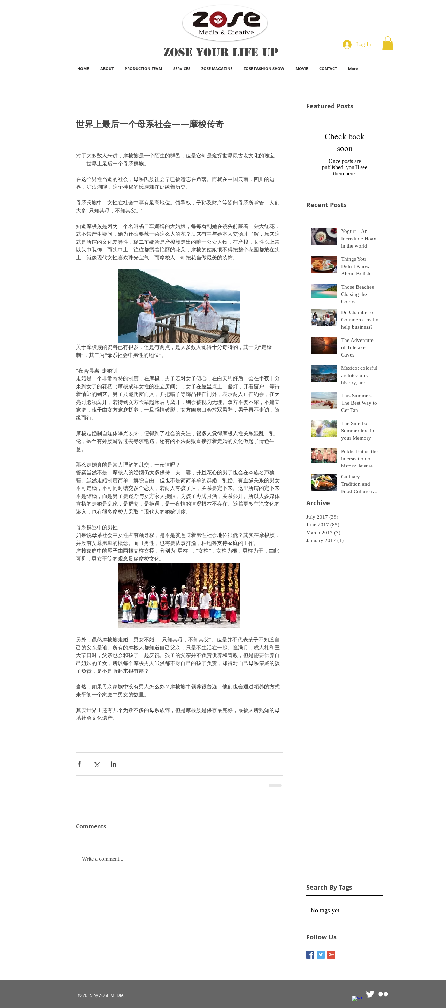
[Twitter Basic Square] (321, 955)
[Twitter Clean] (370, 994)
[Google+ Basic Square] (331, 955)
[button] (388, 43)
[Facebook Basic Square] (310, 955)
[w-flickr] (383, 994)
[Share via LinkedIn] (113, 764)
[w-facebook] (357, 1001)
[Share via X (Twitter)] (96, 764)
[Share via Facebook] (79, 764)
